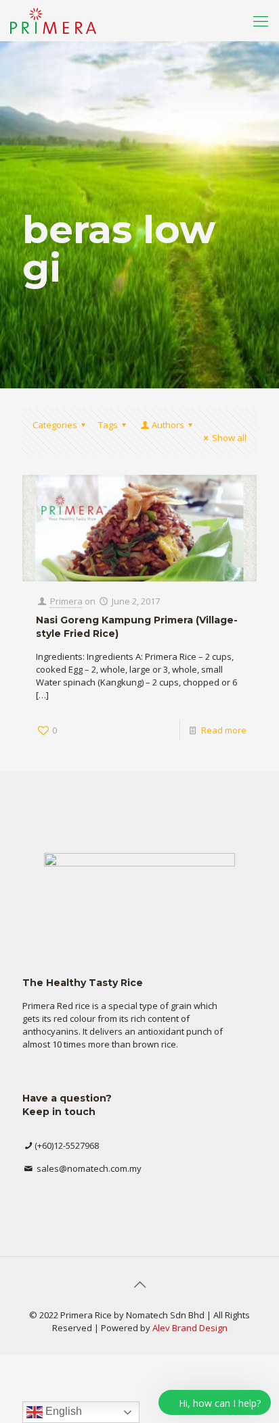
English (62, 1411)
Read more (223, 730)
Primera (66, 601)
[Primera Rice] (53, 20)
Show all (229, 438)
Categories (55, 425)
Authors (168, 425)
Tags (108, 425)
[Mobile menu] (260, 20)
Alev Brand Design (190, 1328)
